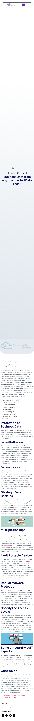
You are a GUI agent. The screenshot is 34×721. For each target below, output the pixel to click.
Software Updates (9, 406)
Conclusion (5, 418)
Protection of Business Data (10, 402)
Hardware (3, 445)
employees (14, 619)
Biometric (6, 459)
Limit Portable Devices (8, 411)
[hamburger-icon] (23, 5)
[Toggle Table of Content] (16, 400)
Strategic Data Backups (9, 407)
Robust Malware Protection (9, 412)
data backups (15, 507)
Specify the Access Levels (9, 414)
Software (3, 470)
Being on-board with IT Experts (10, 416)
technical (7, 376)
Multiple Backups (7, 409)
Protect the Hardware (10, 404)
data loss (22, 386)
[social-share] (3, 715)
